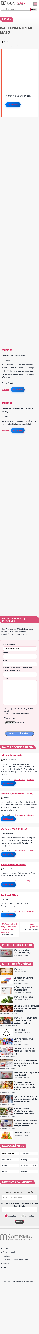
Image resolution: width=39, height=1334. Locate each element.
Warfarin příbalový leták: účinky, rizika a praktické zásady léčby (26, 1063)
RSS (4, 1267)
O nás (5, 1248)
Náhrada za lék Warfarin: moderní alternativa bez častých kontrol (26, 1123)
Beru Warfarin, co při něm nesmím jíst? (26, 1073)
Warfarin (18, 969)
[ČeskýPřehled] (13, 5)
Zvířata (4, 1171)
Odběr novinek (9, 1252)
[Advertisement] (19, 68)
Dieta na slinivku (22, 1132)
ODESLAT (19, 1222)
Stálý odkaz (5, 389)
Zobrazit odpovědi (19, 779)
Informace (25, 1153)
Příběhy (24, 1159)
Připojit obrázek (10, 718)
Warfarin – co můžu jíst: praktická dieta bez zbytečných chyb (25, 1020)
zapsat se (12, 1216)
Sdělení (6, 678)
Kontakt (24, 1171)
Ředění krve (19, 1030)
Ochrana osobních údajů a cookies (17, 1260)
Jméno (5, 652)
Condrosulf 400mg (9, 895)
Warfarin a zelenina (23, 997)
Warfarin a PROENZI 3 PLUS (14, 829)
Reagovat (17, 389)
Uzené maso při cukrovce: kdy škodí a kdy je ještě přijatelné (26, 1008)
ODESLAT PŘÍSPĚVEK (19, 733)
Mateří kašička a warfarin (13, 864)
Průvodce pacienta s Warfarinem (23, 988)
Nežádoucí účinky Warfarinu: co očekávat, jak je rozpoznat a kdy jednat (25, 1086)
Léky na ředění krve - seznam (24, 1040)
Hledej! (34, 9)
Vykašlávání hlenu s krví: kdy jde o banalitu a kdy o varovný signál (26, 1099)
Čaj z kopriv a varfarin (11, 755)
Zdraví (4, 1165)
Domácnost (6, 1159)
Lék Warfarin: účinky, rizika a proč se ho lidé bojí (24, 1051)
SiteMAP (6, 1263)
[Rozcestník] (35, 4)
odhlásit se (29, 1216)
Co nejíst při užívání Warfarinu (23, 979)
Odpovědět (13, 104)
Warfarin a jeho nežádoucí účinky (17, 793)
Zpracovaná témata (29, 1165)
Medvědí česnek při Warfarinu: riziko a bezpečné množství (24, 1111)
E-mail (5, 660)
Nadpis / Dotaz (9, 644)
